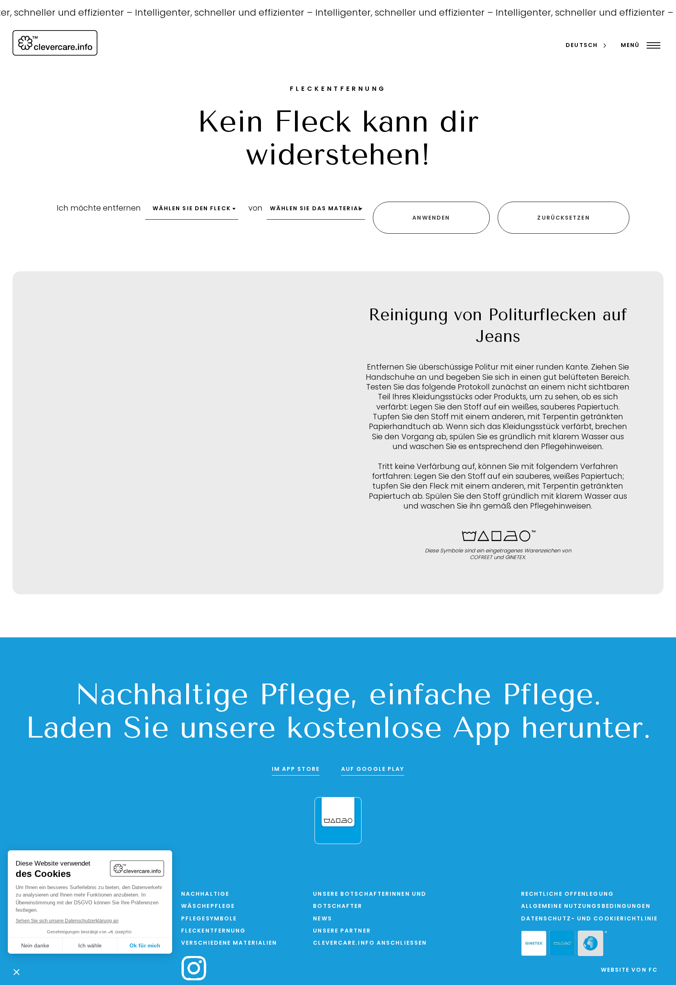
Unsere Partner (341, 931)
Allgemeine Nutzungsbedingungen (586, 906)
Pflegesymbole (209, 919)
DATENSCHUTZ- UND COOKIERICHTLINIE (589, 919)
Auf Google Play (373, 769)
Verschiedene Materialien (229, 943)
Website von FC (629, 970)
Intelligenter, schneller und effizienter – (214, 13)
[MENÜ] (651, 45)
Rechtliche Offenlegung (567, 894)
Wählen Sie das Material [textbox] (316, 209)
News (322, 919)
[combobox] (191, 211)
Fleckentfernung (213, 931)
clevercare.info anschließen (370, 943)
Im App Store (296, 769)
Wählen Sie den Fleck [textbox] (192, 209)
